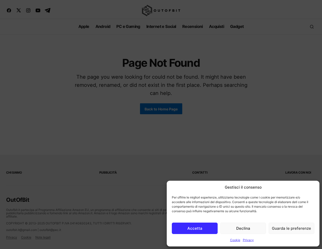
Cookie (235, 240)
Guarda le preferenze (291, 228)
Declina (243, 228)
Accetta (194, 228)
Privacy (248, 240)
